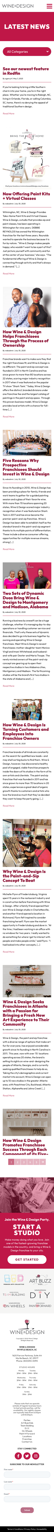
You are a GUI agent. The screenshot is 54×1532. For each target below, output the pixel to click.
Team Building (27, 1425)
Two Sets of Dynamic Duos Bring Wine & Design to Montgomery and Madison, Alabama (25, 600)
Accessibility (42, 1529)
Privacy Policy (30, 1529)
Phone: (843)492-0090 (27, 1361)
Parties (27, 1420)
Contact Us (27, 1441)
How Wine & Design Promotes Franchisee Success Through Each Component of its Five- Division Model (25, 1149)
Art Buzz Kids (27, 1423)
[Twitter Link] (27, 1456)
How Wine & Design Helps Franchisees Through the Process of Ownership (26, 338)
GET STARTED (27, 1259)
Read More (8, 113)
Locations (27, 1436)
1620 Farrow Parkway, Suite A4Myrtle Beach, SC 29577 (27, 1357)
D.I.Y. (27, 1428)
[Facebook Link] (18, 1456)
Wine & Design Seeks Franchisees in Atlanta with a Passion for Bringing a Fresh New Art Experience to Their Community (26, 1013)
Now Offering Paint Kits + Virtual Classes (26, 196)
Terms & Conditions (15, 1529)
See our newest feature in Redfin (26, 71)
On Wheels (27, 1431)
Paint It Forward (27, 1433)
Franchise (27, 1439)
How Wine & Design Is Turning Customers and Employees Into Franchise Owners (26, 731)
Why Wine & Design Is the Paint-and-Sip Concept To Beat (24, 876)
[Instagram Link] (35, 1456)
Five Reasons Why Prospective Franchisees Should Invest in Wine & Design (26, 467)
